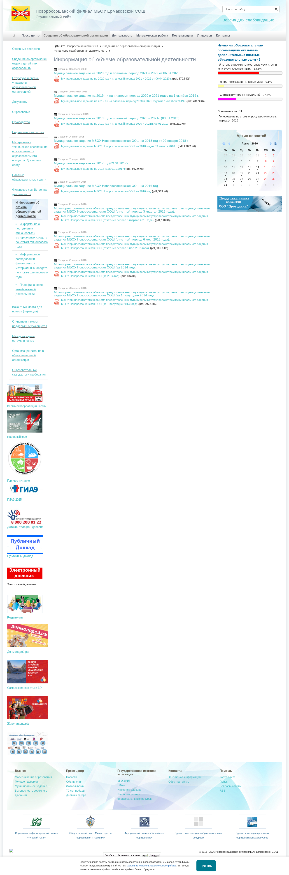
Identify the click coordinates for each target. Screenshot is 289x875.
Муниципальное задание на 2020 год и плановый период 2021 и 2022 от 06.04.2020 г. (118, 73)
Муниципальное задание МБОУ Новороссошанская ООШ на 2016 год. (106, 186)
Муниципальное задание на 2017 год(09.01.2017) (91, 163)
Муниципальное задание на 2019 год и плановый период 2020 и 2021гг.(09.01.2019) (116, 118)
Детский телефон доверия (25, 527)
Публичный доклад (20, 556)
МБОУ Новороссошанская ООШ (77, 46)
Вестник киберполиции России (27, 406)
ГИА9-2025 (15, 499)
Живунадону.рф (18, 723)
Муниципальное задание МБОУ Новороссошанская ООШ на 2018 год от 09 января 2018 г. (121, 140)
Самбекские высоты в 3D (24, 687)
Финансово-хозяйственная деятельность (80, 50)
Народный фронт (18, 436)
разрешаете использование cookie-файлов (151, 865)
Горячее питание (18, 480)
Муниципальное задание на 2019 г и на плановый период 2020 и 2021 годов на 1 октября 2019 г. (126, 95)
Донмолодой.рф (18, 651)
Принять (206, 866)
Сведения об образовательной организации (131, 46)
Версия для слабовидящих (248, 20)
